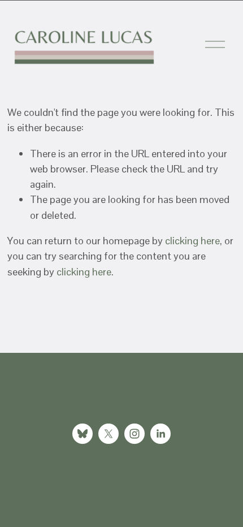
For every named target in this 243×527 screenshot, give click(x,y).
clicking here (192, 240)
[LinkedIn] (160, 434)
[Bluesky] (82, 434)
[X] (108, 434)
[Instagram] (134, 434)
